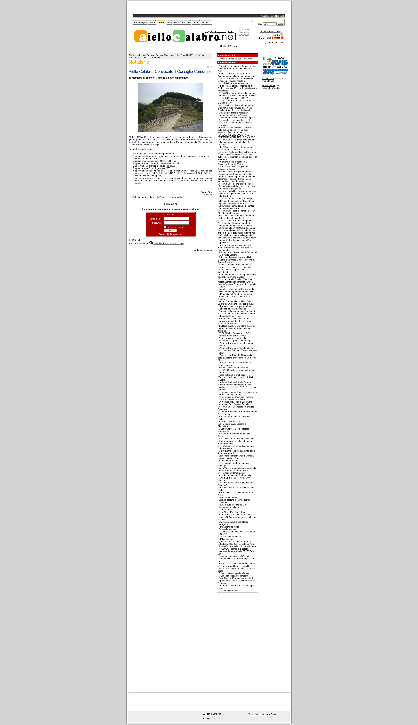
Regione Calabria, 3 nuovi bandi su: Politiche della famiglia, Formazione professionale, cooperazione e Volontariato (235, 268)
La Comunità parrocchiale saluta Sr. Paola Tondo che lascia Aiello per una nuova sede (235, 247)
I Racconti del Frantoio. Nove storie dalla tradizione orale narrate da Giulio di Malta (237, 357)
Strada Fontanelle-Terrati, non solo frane (237, 546)
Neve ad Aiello (225, 509)
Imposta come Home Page (263, 714)
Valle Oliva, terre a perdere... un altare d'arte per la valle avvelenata (236, 216)
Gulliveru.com (268, 85)
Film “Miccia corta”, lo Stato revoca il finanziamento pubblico (235, 148)
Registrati (279, 16)
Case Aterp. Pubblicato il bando (233, 512)
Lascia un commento (202, 250)
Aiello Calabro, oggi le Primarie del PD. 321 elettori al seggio (236, 212)
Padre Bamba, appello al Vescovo (234, 514)
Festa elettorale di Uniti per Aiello (234, 375)
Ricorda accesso (175, 227)
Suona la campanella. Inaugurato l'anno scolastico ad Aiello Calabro (237, 275)
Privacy (233, 46)
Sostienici (206, 22)
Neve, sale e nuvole (227, 497)
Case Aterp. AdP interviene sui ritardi (235, 578)
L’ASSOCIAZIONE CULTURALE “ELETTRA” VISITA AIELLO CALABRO (236, 136)
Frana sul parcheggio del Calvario (234, 556)
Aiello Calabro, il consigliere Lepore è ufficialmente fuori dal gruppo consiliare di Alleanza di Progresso (236, 186)
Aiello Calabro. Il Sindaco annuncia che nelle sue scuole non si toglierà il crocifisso (237, 142)
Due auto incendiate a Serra (231, 399)
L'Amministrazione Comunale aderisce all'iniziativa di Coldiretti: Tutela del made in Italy (237, 350)
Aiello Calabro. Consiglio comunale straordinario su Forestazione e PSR (235, 172)
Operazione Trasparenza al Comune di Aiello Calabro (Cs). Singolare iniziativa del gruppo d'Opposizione (236, 313)
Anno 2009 (186, 55)
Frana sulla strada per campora (233, 576)
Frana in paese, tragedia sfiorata (233, 573)
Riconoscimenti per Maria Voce (233, 470)
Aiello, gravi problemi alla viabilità (234, 566)
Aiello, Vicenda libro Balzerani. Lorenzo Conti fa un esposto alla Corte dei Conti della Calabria (237, 193)
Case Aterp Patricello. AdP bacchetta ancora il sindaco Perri (236, 457)
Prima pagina (140, 22)
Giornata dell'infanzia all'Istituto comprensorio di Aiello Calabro (233, 114)
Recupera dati (176, 234)
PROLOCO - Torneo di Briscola (233, 549)
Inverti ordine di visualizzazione (168, 243)
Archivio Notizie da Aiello (167, 55)
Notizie (152, 22)
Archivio (150, 55)
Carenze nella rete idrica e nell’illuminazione (230, 537)
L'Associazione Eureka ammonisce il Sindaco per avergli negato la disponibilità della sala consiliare (235, 81)
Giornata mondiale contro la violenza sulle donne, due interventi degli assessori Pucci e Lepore (235, 130)
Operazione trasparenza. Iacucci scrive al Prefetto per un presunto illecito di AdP (237, 68)
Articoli (161, 22)
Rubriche (186, 22)
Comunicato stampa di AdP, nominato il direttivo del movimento (237, 207)
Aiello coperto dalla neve (230, 507)
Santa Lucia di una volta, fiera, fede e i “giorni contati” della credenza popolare (236, 74)
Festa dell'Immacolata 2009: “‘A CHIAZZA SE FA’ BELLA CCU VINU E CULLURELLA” (236, 100)
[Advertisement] (172, 8)
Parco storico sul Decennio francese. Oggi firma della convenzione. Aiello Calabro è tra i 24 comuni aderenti (235, 108)
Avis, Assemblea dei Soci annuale (234, 475)
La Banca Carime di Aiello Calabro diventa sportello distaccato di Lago (234, 383)
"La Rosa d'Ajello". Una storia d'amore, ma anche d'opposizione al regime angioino (236, 328)
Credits (196, 22)
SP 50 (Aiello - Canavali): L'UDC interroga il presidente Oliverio (233, 334)
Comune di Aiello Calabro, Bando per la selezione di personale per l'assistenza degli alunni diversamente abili (236, 201)
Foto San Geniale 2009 (229, 421)
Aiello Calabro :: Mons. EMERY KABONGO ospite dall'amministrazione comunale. (236, 370)
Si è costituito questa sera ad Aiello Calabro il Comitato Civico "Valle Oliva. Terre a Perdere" (236, 259)
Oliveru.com (268, 78)
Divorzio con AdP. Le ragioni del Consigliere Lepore (233, 167)
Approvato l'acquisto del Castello (233, 404)
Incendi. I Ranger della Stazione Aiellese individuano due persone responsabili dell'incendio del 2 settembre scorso (237, 291)
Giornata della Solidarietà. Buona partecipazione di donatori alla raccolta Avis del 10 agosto (236, 321)
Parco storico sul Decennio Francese (235, 397)
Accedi (264, 16)
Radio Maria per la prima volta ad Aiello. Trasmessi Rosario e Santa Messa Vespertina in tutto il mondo (237, 179)
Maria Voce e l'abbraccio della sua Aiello (237, 468)
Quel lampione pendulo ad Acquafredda (236, 541)
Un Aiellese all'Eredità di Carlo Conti (235, 402)
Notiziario (141, 55)
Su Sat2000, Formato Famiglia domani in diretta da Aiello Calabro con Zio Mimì (237, 94)
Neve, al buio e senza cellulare (233, 505)
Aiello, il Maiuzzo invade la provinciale (236, 563)
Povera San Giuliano (228, 460)
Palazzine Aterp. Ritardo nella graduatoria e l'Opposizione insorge (234, 339)
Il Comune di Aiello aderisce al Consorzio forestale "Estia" (232, 163)
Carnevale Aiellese (227, 529)
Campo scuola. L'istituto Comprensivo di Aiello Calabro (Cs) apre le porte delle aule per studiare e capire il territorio (237, 223)
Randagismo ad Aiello (228, 527)
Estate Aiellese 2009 (228, 590)
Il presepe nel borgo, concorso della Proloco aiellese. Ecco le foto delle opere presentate (237, 88)
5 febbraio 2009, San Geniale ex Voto (236, 544)
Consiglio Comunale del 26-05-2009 (235, 58)
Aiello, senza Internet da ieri (231, 473)
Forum (177, 22)
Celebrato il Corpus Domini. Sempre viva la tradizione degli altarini (237, 393)
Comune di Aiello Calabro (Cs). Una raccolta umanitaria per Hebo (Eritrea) (235, 280)
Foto (169, 22)
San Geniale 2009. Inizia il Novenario (235, 438)
